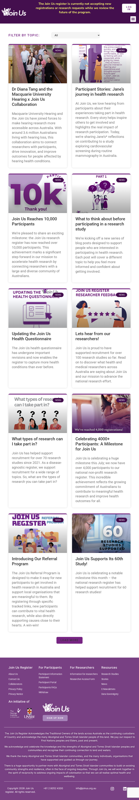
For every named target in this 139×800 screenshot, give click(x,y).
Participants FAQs (48, 687)
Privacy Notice (15, 694)
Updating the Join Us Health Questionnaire (31, 336)
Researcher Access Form (82, 679)
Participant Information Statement (50, 676)
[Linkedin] (125, 788)
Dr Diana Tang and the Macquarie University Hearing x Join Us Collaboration (32, 97)
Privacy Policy (15, 689)
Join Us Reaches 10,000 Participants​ (34, 221)
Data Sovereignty (109, 694)
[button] (133, 19)
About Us (13, 674)
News (104, 684)
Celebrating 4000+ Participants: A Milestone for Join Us (99, 443)
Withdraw (43, 692)
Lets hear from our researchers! (92, 336)
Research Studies (110, 674)
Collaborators (15, 684)
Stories (104, 679)
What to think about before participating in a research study (100, 223)
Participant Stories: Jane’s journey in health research (99, 92)
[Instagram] (112, 788)
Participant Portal (48, 682)
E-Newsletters (108, 689)
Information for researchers (84, 674)
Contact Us (14, 679)
